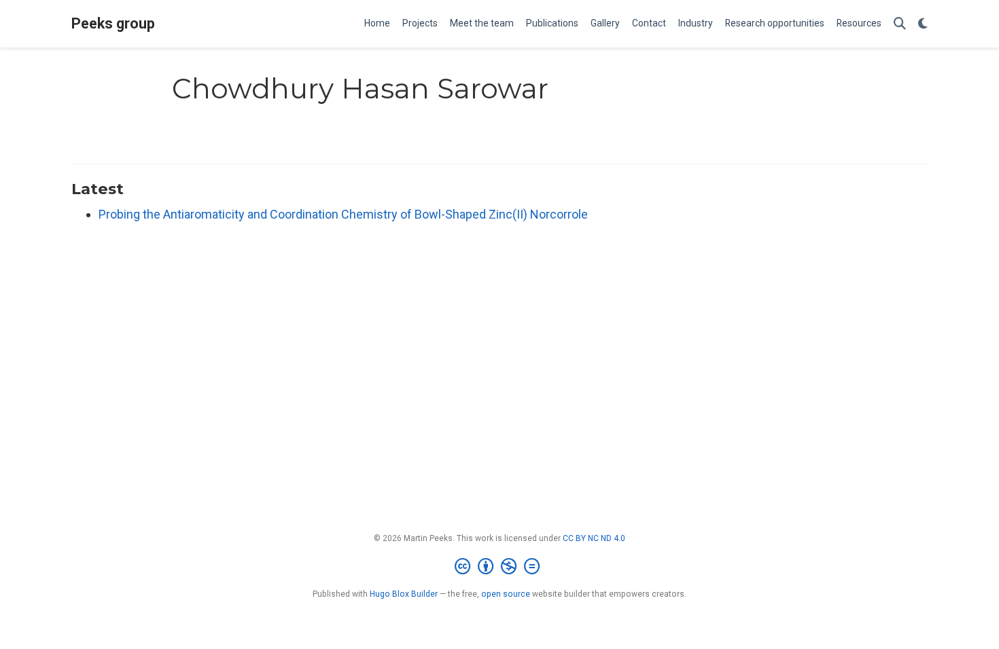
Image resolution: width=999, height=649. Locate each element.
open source (505, 594)
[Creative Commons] (500, 567)
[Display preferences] (923, 24)
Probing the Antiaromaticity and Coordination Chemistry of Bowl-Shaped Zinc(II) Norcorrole (343, 214)
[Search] (900, 24)
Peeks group (113, 23)
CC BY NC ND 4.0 (594, 538)
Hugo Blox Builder (404, 594)
